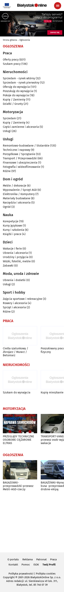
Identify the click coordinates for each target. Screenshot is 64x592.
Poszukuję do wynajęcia (18, 91)
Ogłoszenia (24, 40)
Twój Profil (48, 564)
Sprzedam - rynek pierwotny (21, 82)
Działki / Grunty (13, 103)
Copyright (9, 577)
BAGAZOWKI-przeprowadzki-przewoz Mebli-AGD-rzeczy (18, 486)
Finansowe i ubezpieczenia (20, 162)
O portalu (13, 559)
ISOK (36, 564)
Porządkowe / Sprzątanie (19, 154)
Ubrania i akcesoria (15, 252)
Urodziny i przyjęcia (15, 257)
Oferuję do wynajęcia (16, 86)
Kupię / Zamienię (14, 99)
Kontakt (13, 564)
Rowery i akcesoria (15, 303)
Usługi (7, 131)
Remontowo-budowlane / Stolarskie (26, 145)
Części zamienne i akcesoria (21, 126)
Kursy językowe (12, 225)
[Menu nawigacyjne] (57, 5)
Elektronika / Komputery (19, 194)
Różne (7, 171)
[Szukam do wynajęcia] (20, 379)
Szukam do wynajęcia (16, 392)
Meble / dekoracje (14, 185)
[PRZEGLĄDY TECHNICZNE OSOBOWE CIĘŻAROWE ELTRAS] (20, 423)
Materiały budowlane (16, 198)
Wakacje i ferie (12, 248)
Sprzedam (9, 118)
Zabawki (8, 265)
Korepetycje (10, 221)
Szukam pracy (12, 63)
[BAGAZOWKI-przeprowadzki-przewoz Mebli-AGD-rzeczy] (20, 469)
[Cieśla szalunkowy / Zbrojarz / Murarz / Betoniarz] (20, 335)
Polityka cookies (45, 573)
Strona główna (10, 40)
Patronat (41, 559)
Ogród (7, 206)
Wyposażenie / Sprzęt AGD (20, 189)
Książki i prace (12, 234)
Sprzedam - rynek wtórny (19, 78)
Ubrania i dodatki (14, 280)
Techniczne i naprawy (16, 149)
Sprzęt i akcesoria (14, 307)
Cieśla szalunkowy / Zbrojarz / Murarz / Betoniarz (15, 352)
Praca (53, 559)
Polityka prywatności (21, 573)
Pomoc (26, 564)
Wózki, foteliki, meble (17, 261)
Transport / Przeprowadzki (20, 158)
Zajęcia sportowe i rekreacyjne (22, 299)
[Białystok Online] (32, 5)
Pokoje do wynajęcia (16, 95)
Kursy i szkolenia (13, 229)
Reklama (27, 559)
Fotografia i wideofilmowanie (21, 166)
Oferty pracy (11, 59)
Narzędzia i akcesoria (17, 202)
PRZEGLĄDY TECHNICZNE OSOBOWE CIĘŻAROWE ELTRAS (18, 440)
